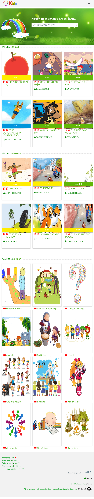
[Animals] (16, 331)
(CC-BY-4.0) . (85, 489)
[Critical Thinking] (77, 285)
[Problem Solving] (16, 285)
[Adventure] (77, 424)
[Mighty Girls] (77, 377)
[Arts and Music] (16, 377)
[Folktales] (47, 331)
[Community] (16, 424)
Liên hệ (89, 478)
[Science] (47, 377)
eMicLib (89, 484)
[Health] (77, 331)
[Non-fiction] (47, 424)
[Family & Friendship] (47, 285)
